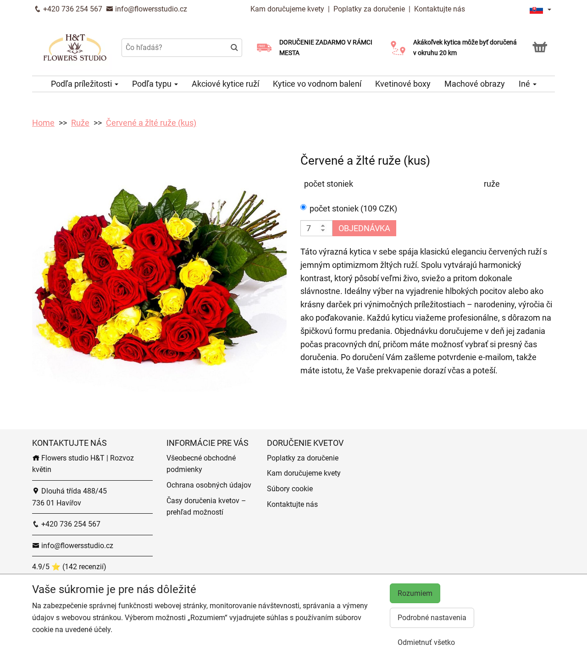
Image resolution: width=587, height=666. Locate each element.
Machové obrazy (474, 84)
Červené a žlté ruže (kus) (151, 123)
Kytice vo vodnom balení (317, 84)
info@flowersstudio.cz (150, 9)
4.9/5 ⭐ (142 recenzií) (69, 566)
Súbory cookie (290, 488)
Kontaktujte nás (439, 9)
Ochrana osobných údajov (208, 485)
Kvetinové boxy (403, 84)
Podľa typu (152, 84)
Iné (525, 84)
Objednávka (364, 228)
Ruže (80, 123)
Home (43, 123)
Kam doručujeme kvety (287, 9)
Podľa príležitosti (82, 84)
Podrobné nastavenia (432, 617)
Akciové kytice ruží (225, 84)
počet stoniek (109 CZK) (353, 208)
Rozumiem (415, 593)
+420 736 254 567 (71, 9)
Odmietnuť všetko (426, 642)
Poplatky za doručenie (369, 9)
